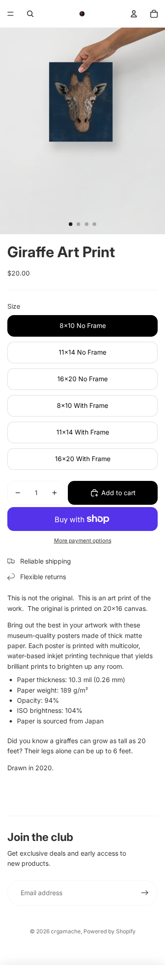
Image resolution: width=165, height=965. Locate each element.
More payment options (82, 540)
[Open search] (30, 14)
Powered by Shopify (109, 931)
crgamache (66, 931)
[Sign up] (145, 893)
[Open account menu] (134, 14)
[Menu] (10, 13)
